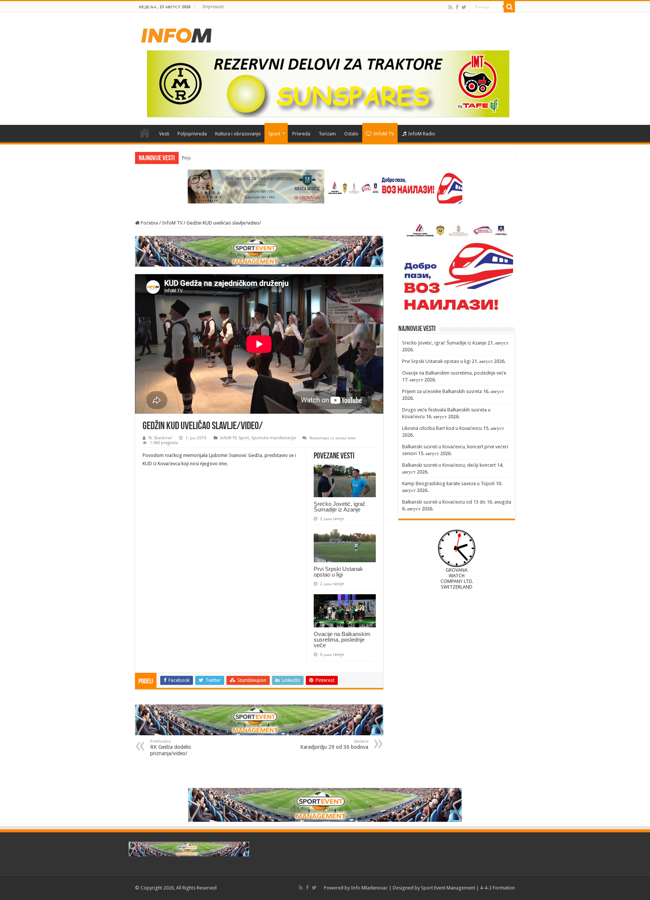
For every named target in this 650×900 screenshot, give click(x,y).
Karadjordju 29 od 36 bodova (334, 744)
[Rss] (450, 7)
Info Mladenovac (369, 888)
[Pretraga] (509, 6)
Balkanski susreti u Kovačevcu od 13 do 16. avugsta (456, 502)
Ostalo (351, 134)
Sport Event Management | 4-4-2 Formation (468, 888)
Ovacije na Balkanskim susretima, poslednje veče (342, 639)
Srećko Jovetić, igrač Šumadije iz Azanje (340, 507)
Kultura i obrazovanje (238, 134)
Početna (145, 133)
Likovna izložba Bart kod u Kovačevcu (442, 428)
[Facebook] (457, 7)
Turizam (327, 134)
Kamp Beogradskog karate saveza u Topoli (448, 483)
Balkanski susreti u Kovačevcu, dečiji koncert (449, 465)
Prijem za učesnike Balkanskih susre (218, 158)
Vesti (164, 134)
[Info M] (176, 34)
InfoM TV (384, 134)
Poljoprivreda (192, 134)
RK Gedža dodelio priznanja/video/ (170, 747)
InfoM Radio (421, 134)
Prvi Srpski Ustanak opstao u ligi (338, 572)
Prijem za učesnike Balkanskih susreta (442, 391)
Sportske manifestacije (273, 438)
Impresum (213, 6)
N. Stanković (160, 438)
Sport (274, 134)
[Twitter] (464, 7)
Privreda (301, 134)
